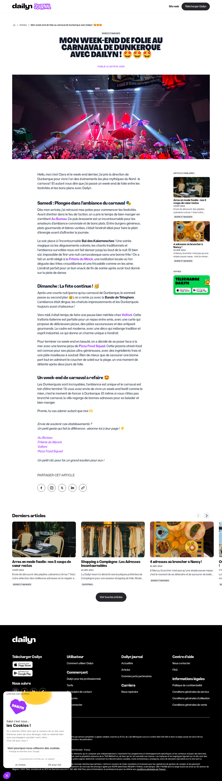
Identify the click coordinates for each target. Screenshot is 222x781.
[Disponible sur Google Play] (200, 290)
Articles (125, 669)
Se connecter (74, 704)
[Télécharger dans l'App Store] (183, 290)
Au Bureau (44, 437)
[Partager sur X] (62, 488)
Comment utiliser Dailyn (80, 663)
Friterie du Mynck (49, 442)
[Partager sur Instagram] (52, 488)
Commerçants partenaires (136, 676)
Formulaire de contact (79, 691)
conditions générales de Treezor (151, 769)
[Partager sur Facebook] (41, 488)
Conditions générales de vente (189, 704)
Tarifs (70, 685)
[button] (7, 775)
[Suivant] (206, 516)
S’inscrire (72, 698)
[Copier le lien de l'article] (83, 488)
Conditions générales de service (190, 691)
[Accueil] (14, 25)
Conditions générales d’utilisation (191, 698)
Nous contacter (181, 663)
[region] (111, 557)
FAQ (174, 669)
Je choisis (20, 764)
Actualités (127, 663)
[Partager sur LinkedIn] (72, 488)
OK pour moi (54, 764)
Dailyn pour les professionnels (84, 678)
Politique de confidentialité (187, 685)
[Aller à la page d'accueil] (31, 6)
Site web (174, 6)
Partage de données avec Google (24, 751)
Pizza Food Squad (49, 451)
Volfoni (42, 447)
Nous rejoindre (129, 691)
